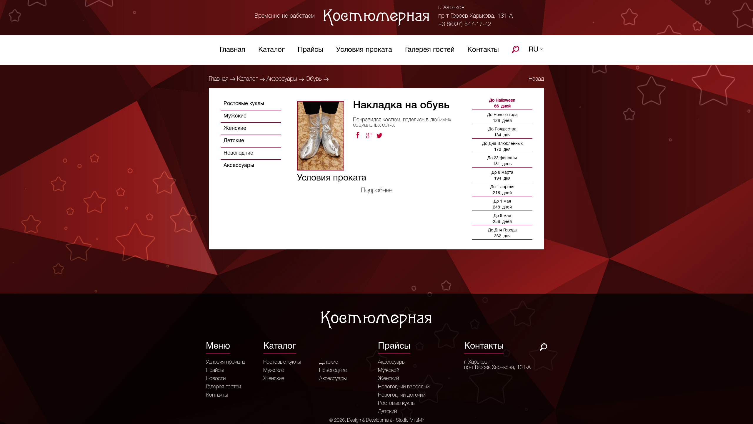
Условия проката (364, 50)
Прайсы (310, 50)
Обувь (314, 79)
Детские (234, 140)
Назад (536, 79)
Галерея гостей (429, 50)
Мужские (235, 116)
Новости (216, 378)
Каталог (271, 50)
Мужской (388, 370)
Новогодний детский (401, 395)
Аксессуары (281, 79)
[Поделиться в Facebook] (357, 135)
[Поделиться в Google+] (369, 135)
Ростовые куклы (244, 103)
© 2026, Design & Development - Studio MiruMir (376, 420)
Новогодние (238, 153)
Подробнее (376, 190)
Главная (232, 50)
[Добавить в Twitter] (380, 135)
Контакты (483, 50)
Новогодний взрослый (403, 387)
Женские (235, 128)
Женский (388, 378)
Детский (387, 411)
